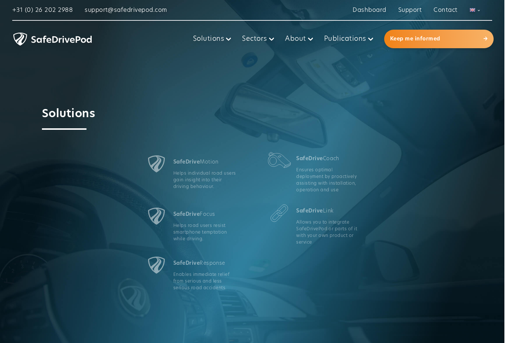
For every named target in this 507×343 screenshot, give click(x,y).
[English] (475, 10)
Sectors (254, 39)
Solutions (208, 39)
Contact (445, 10)
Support (410, 10)
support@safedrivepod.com (126, 10)
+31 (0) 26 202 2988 (42, 10)
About (295, 39)
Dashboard (369, 10)
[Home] (99, 39)
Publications (345, 39)
